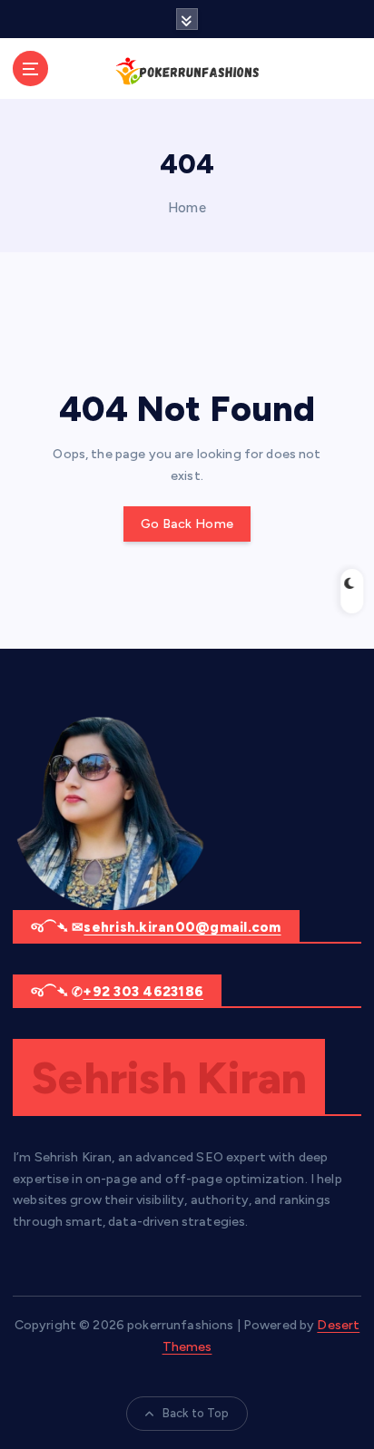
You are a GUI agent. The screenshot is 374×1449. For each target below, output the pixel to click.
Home (187, 208)
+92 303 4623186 (143, 992)
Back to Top (196, 1413)
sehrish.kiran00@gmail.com (182, 927)
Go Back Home (187, 524)
